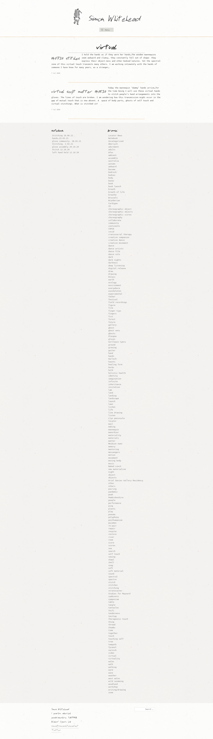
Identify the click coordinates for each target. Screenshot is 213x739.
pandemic (113, 492)
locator (112, 421)
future (111, 322)
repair (111, 528)
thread (111, 625)
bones (111, 181)
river (111, 537)
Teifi (111, 611)
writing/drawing (117, 690)
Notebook (113, 138)
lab (110, 390)
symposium (113, 599)
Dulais (111, 277)
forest (111, 319)
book (110, 183)
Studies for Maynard (119, 594)
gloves (111, 339)
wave (110, 673)
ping (110, 506)
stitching (113, 588)
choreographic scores (120, 215)
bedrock (112, 172)
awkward (112, 166)
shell (111, 562)
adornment (113, 147)
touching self (115, 639)
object (111, 475)
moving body (114, 461)
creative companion (118, 237)
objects (112, 478)
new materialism (117, 469)
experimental (115, 294)
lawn (110, 404)
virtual (112, 656)
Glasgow (112, 336)
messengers (114, 452)
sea (110, 548)
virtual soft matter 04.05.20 (78, 92)
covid (111, 232)
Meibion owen (115, 444)
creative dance (116, 240)
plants (111, 509)
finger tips (114, 311)
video (111, 653)
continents (114, 226)
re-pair (112, 526)
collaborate (114, 220)
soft (110, 568)
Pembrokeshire (115, 497)
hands (111, 356)
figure (111, 305)
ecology (112, 282)
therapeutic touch (118, 619)
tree (110, 642)
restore (112, 534)
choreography (115, 217)
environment (114, 285)
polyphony (113, 517)
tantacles (113, 608)
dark (110, 257)
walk (110, 664)
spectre (112, 579)
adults (111, 149)
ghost (111, 328)
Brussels (113, 198)
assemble (113, 158)
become (111, 169)
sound (111, 574)
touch (111, 636)
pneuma (111, 514)
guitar (111, 350)
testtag (112, 616)
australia (113, 161)
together (113, 633)
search (111, 551)
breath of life (116, 192)
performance (114, 503)
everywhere (114, 288)
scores (111, 545)
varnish (112, 650)
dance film (114, 251)
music (111, 463)
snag (110, 565)
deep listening (116, 266)
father (111, 297)
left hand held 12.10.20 (65, 152)
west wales (114, 678)
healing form (115, 364)
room (110, 540)
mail (110, 424)
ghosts (111, 333)
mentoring (113, 449)
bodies (111, 175)
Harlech (112, 359)
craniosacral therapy (120, 234)
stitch (111, 582)
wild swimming (115, 681)
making (111, 427)
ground (111, 345)
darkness (113, 263)
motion (111, 455)
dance (111, 246)
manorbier (113, 432)
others (111, 486)
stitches (113, 585)
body (110, 178)
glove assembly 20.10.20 (65, 147)
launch (111, 401)
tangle (111, 605)
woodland (113, 684)
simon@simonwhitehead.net (64, 726)
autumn (111, 164)
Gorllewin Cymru (117, 342)
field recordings (117, 302)
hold (110, 370)
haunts (111, 362)
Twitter (56, 730)
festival (113, 299)
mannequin (113, 430)
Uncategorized (115, 141)
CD (109, 206)
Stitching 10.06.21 (62, 135)
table (111, 602)
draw (110, 271)
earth (111, 280)
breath (111, 189)
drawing (112, 274)
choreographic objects (120, 212)
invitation (114, 387)
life (110, 410)
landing (112, 396)
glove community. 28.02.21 (66, 141)
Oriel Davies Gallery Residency (125, 480)
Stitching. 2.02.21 (62, 144)
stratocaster (115, 591)
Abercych (113, 144)
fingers (112, 314)
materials (113, 438)
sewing (111, 557)
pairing (112, 489)
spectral (113, 577)
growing (112, 347)
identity (113, 376)
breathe (112, 195)
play (110, 511)
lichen (111, 407)
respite (112, 531)
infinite (113, 381)
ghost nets (114, 330)
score (111, 543)
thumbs (111, 627)
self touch (114, 554)
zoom (110, 692)
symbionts (113, 596)
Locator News (115, 135)
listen (111, 415)
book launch (114, 186)
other (111, 483)
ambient (112, 155)
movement (113, 458)
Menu (107, 30)
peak (110, 494)
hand (110, 353)
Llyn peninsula (116, 418)
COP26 (111, 229)
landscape (113, 398)
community (113, 223)
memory (111, 446)
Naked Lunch (114, 466)
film (110, 308)
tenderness (114, 613)
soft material (115, 571)
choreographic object (120, 209)
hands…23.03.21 (60, 138)
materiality (114, 435)
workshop (113, 687)
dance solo (114, 254)
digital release (117, 268)
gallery (112, 325)
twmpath (112, 644)
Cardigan (113, 203)
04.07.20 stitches (65, 59)
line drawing (115, 413)
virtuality (114, 659)
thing (111, 622)
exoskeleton (114, 291)
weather (112, 675)
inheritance (114, 384)
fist (110, 316)
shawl (111, 560)
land (110, 393)
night (111, 472)
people (111, 500)
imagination (114, 379)
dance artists (115, 249)
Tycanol (112, 647)
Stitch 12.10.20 (61, 149)
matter (111, 441)
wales (111, 661)
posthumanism (115, 520)
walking (112, 667)
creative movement (118, 243)
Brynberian (114, 200)
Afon (110, 152)
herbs (111, 367)
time (110, 630)
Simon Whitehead (117, 19)
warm (110, 670)
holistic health (117, 373)
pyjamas (112, 523)
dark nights (114, 260)
